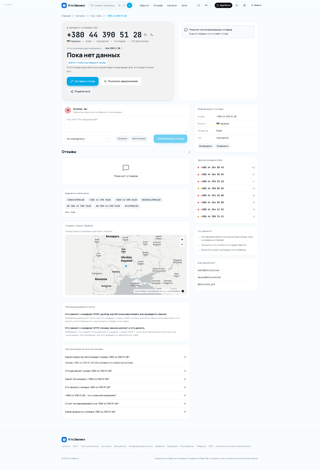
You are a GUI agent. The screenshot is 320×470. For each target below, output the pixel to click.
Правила (159, 446)
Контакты (106, 446)
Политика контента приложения (233, 446)
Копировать (205, 145)
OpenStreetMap (174, 291)
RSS (211, 446)
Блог (185, 5)
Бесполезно (139, 138)
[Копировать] (145, 34)
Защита (144, 5)
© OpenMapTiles (152, 291)
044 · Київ (70, 212)
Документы (120, 446)
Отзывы (158, 5)
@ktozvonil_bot (206, 284)
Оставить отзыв (84, 81)
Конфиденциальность (141, 446)
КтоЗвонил (76, 439)
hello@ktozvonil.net (208, 270)
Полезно (122, 138)
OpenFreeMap (140, 291)
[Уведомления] (199, 5)
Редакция (172, 446)
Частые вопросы (90, 446)
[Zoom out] (182, 244)
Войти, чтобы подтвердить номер (87, 62)
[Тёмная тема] (237, 5)
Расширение (187, 446)
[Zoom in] (182, 239)
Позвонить (222, 145)
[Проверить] (129, 5)
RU (206, 5)
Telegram (201, 446)
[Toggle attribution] (183, 291)
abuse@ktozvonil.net (209, 277)
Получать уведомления (123, 81)
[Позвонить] (151, 34)
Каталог (172, 5)
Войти (257, 5)
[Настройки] (244, 5)
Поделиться (82, 91)
